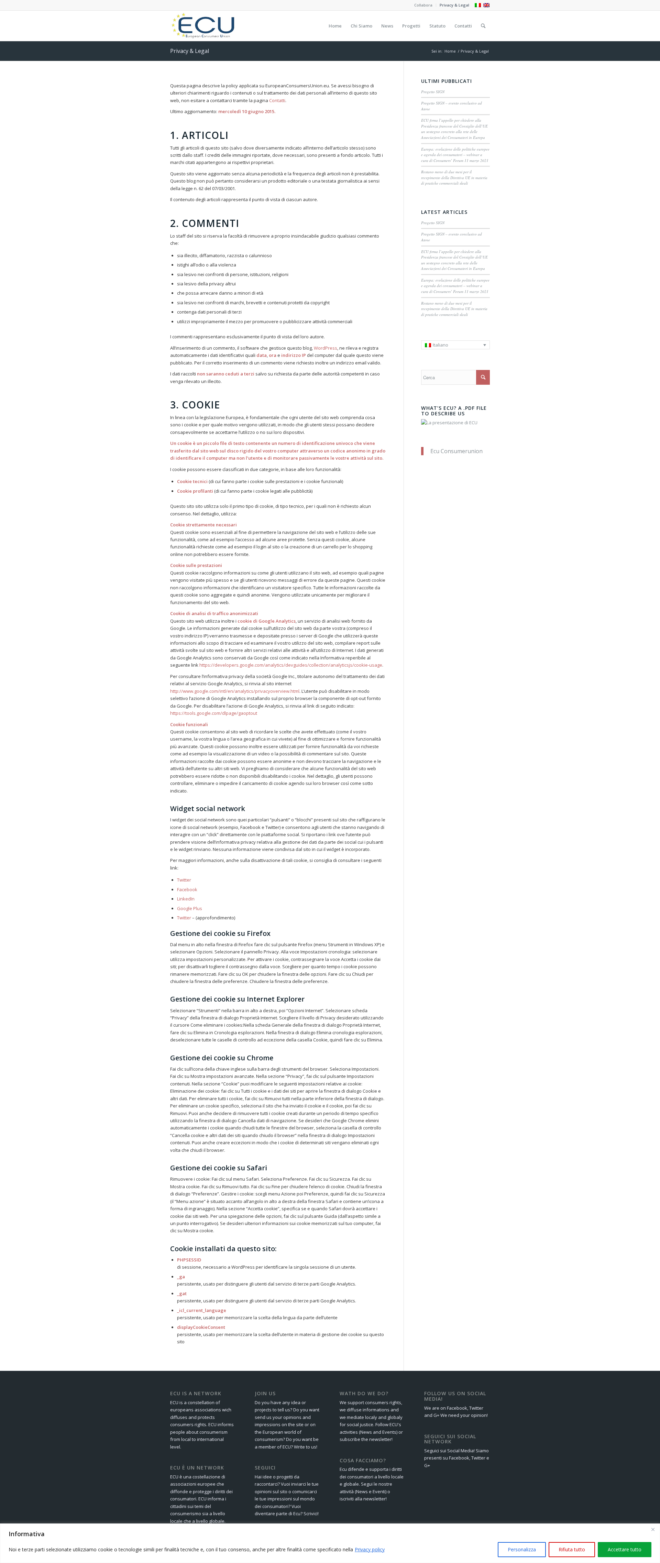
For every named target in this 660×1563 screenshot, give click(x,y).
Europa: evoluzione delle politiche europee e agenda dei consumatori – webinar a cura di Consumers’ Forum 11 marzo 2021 (455, 154)
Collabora (423, 5)
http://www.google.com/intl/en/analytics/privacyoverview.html (234, 691)
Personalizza (522, 1549)
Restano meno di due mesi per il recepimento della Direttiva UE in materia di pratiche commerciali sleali (454, 177)
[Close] (653, 1529)
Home (450, 51)
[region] (330, 1543)
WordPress (325, 348)
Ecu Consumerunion (456, 451)
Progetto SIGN (432, 91)
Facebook (187, 889)
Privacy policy (370, 1549)
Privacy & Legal (454, 5)
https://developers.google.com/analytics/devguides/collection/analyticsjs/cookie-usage (290, 665)
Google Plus (189, 908)
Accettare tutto (624, 1549)
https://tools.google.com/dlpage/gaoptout (213, 713)
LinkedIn (186, 899)
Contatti (277, 100)
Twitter (184, 880)
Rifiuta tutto (572, 1549)
